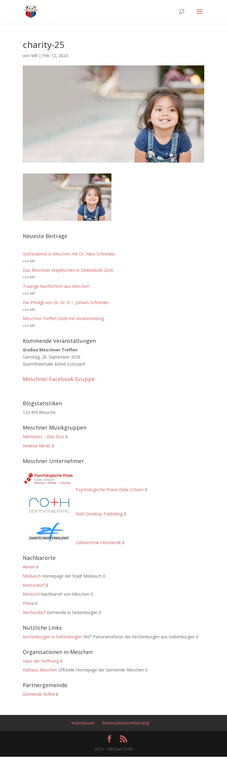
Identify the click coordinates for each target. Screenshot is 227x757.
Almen (29, 567)
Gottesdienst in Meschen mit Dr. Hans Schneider (69, 254)
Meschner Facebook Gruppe (59, 378)
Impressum (83, 723)
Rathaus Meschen (40, 670)
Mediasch (32, 576)
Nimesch (31, 594)
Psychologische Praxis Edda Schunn (109, 489)
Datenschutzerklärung (125, 723)
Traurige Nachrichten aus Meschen (56, 286)
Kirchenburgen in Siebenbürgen (52, 636)
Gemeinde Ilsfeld (39, 694)
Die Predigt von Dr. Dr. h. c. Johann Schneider (66, 302)
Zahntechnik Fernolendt (97, 542)
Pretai (28, 603)
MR (34, 55)
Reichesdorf (34, 612)
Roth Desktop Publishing (98, 514)
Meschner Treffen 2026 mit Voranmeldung (63, 318)
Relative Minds (37, 446)
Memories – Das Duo (43, 436)
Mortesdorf (34, 585)
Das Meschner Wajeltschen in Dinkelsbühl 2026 (68, 270)
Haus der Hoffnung (41, 661)
